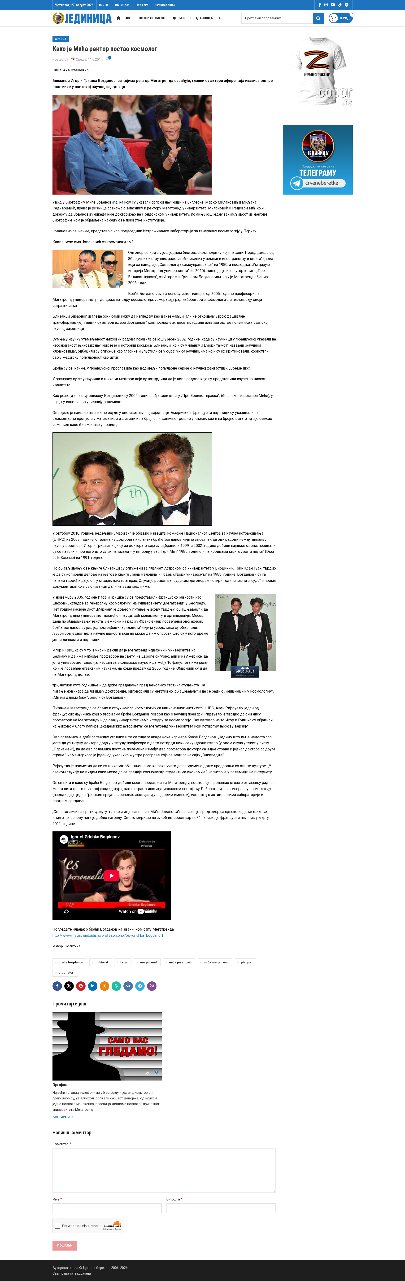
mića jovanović (180, 962)
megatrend (148, 962)
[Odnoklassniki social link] (104, 986)
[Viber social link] (152, 986)
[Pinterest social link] (81, 986)
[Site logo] (82, 18)
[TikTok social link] (340, 5)
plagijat (247, 962)
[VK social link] (128, 986)
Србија (60, 39)
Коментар (61, 1144)
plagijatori (66, 972)
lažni (124, 962)
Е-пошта (174, 1199)
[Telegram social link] (346, 5)
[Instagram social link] (326, 5)
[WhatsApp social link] (116, 986)
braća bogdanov (71, 962)
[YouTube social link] (333, 5)
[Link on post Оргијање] (107, 1046)
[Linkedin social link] (92, 986)
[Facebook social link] (320, 5)
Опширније (63, 1117)
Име (57, 1199)
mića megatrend (216, 962)
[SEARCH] (318, 18)
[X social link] (69, 986)
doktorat (102, 962)
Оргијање (61, 1084)
